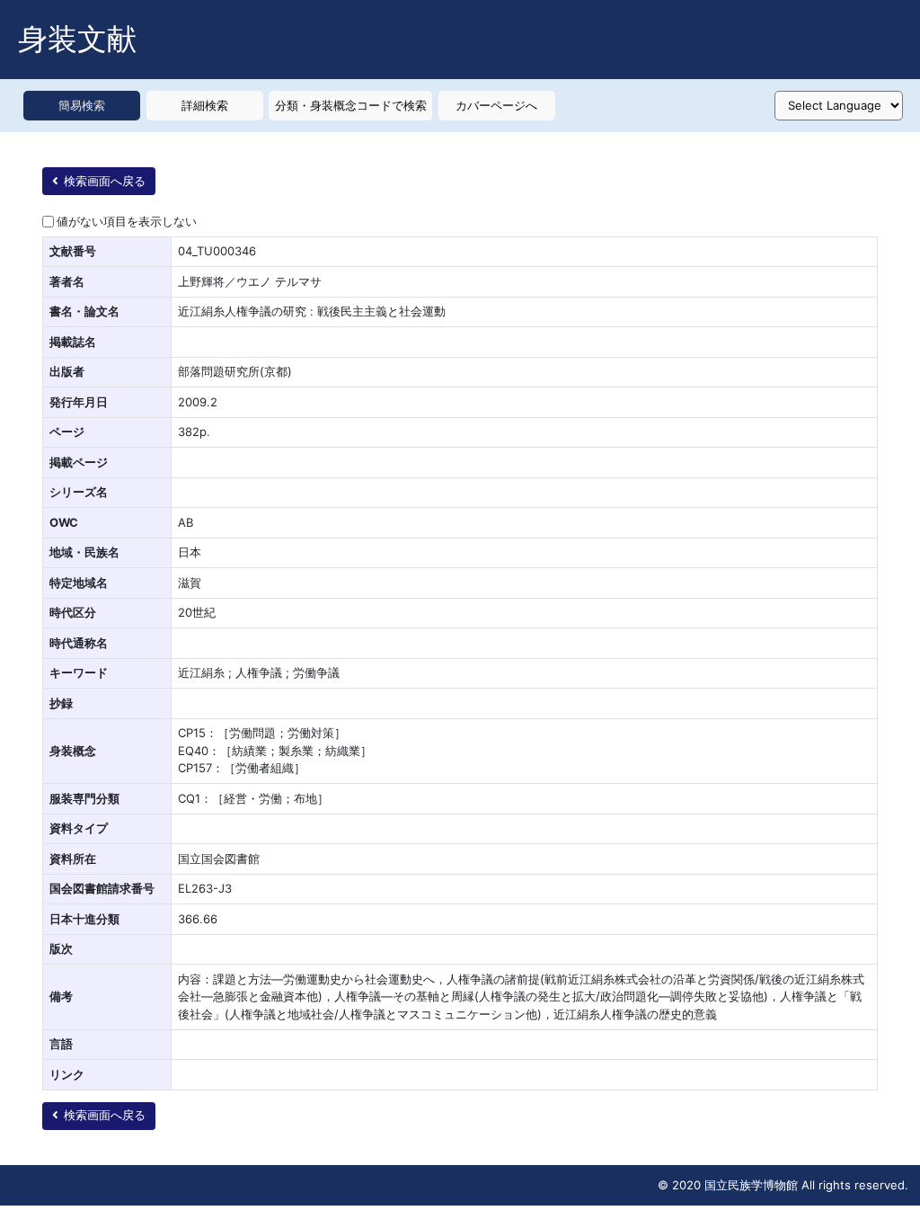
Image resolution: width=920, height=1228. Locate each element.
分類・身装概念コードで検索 (351, 105)
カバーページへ (496, 105)
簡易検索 (81, 105)
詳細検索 (204, 105)
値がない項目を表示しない (127, 221)
